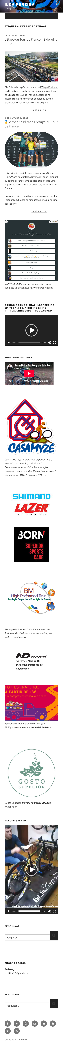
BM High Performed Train (18, 629)
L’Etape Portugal (48, 87)
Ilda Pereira (20, 4)
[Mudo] (49, 342)
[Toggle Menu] (53, 16)
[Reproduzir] (8, 342)
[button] (31, 330)
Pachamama (11, 723)
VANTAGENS (12, 284)
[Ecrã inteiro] (54, 342)
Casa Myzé (10, 459)
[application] (31, 330)
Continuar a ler (39, 110)
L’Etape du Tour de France (21, 94)
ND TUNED (21, 661)
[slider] (29, 911)
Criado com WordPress (16, 1039)
